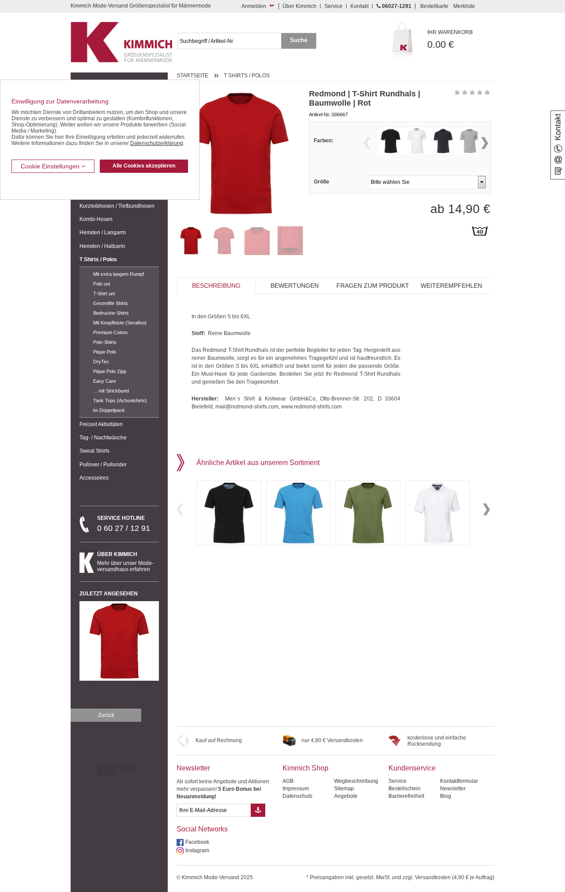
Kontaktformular (459, 781)
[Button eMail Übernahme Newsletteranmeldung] (258, 810)
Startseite (192, 75)
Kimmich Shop (305, 768)
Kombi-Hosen (96, 219)
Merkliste (464, 6)
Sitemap (344, 788)
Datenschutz (297, 796)
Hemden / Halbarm (102, 246)
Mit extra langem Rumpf (118, 274)
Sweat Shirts (94, 451)
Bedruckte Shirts (111, 313)
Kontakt (359, 6)
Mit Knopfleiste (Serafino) (120, 322)
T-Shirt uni (104, 293)
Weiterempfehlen (451, 285)
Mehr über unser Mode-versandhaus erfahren (125, 561)
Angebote (346, 796)
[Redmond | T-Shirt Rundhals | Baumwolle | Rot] (191, 240)
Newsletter (193, 768)
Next (484, 143)
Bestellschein (404, 788)
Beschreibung (216, 285)
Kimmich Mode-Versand (116, 770)
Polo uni (101, 283)
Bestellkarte (434, 6)
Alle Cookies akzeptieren (144, 166)
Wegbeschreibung (356, 781)
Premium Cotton (110, 332)
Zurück (106, 715)
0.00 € (450, 39)
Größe (321, 182)
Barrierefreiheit (406, 796)
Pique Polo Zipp (109, 371)
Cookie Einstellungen (51, 166)
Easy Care (104, 381)
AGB (288, 781)
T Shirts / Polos (98, 259)
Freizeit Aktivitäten (101, 424)
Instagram (197, 850)
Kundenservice (412, 768)
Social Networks (202, 829)
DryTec (101, 361)
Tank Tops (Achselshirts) (120, 400)
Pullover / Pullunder (103, 464)
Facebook (197, 842)
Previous (367, 143)
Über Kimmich (299, 6)
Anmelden (253, 6)
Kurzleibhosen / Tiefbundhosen (116, 206)
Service (333, 6)
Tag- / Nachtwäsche (103, 438)
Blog (445, 796)
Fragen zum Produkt (372, 285)
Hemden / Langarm (102, 232)
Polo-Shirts (105, 342)
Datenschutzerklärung (156, 143)
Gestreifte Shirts (110, 303)
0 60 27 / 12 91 (123, 524)
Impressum (295, 788)
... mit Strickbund (111, 390)
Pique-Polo (104, 352)
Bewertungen (295, 285)
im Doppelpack (109, 410)
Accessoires (94, 478)
